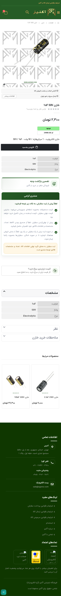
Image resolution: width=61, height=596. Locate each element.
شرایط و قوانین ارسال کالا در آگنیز (49, 3)
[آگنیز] (44, 12)
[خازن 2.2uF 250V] (45, 379)
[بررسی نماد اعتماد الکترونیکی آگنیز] (50, 557)
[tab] (30, 293)
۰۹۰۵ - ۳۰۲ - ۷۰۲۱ (41, 474)
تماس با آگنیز (47, 534)
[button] (27, 12)
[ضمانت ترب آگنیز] (20, 557)
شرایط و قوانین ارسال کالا (43, 511)
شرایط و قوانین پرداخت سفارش (40, 505)
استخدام (49, 523)
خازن (42, 23)
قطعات (51, 23)
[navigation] (3, 592)
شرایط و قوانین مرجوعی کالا (42, 517)
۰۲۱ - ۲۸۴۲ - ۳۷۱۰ (41, 465)
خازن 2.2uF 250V (51, 397)
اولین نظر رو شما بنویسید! (36, 109)
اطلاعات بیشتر (9, 96)
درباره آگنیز (48, 528)
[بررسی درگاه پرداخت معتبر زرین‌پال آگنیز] (36, 557)
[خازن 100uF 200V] (16, 379)
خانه (58, 23)
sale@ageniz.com (41, 486)
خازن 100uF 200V (21, 397)
